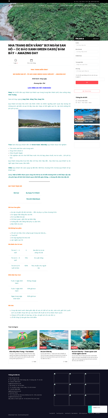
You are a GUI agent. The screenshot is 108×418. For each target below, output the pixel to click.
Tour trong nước (51, 5)
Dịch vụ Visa (87, 5)
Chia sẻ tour (88, 91)
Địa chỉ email (79, 49)
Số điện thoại (79, 55)
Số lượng (78, 68)
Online (96, 407)
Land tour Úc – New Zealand (65, 5)
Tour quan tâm (79, 62)
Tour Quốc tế (41, 5)
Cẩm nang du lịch (78, 5)
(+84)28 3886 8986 (95, 1)
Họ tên (77, 43)
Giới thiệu (94, 5)
